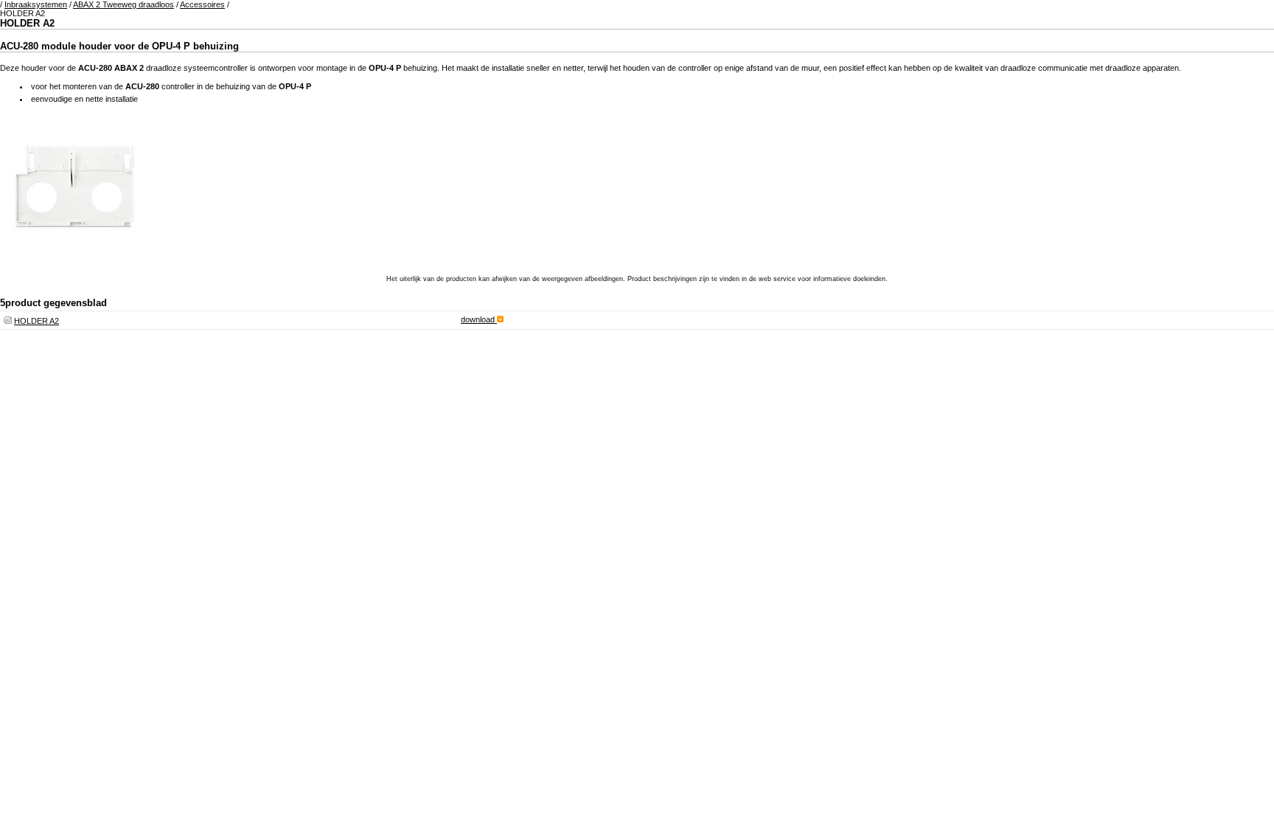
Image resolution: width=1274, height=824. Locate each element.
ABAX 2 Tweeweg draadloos (123, 4)
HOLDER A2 (36, 320)
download (479, 319)
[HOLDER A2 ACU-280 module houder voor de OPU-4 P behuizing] (73, 257)
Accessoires (202, 4)
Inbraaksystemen (35, 4)
